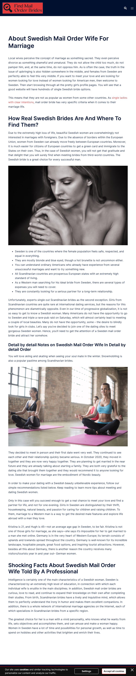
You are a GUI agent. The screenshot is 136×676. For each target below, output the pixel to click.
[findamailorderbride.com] (22, 7)
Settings (86, 671)
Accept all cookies (114, 671)
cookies (24, 669)
